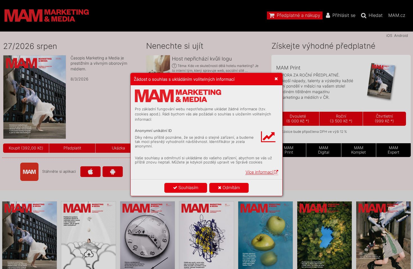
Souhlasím (187, 187)
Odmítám (230, 187)
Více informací (260, 172)
